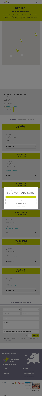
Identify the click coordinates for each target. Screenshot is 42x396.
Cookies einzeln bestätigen (21, 203)
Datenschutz (19, 206)
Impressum (23, 206)
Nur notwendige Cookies (21, 200)
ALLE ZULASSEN (21, 196)
